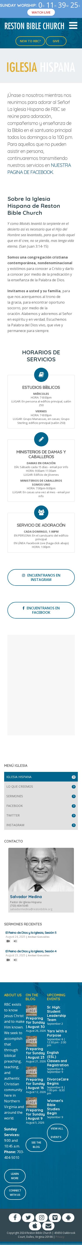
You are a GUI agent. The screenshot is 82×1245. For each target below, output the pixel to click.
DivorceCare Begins (58, 1081)
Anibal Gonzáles (38, 936)
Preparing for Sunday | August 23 (35, 1053)
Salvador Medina (26, 896)
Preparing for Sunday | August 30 (35, 1022)
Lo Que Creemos (19, 786)
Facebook (14, 806)
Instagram (15, 825)
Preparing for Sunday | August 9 (35, 1114)
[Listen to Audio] (15, 940)
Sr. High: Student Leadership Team (56, 1013)
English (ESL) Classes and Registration (58, 1058)
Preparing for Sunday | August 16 (35, 1083)
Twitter (13, 815)
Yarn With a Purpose (57, 1033)
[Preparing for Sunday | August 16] (31, 1071)
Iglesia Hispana (18, 777)
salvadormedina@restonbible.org (31, 909)
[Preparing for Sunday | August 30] (31, 1010)
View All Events (57, 1132)
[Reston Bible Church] (34, 25)
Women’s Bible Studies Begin (55, 1106)
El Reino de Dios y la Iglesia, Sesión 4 (30, 951)
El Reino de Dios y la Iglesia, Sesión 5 (30, 932)
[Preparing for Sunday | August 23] (31, 1041)
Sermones (14, 796)
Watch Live (41, 12)
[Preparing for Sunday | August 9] (31, 1102)
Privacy (60, 1237)
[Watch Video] (8, 940)
